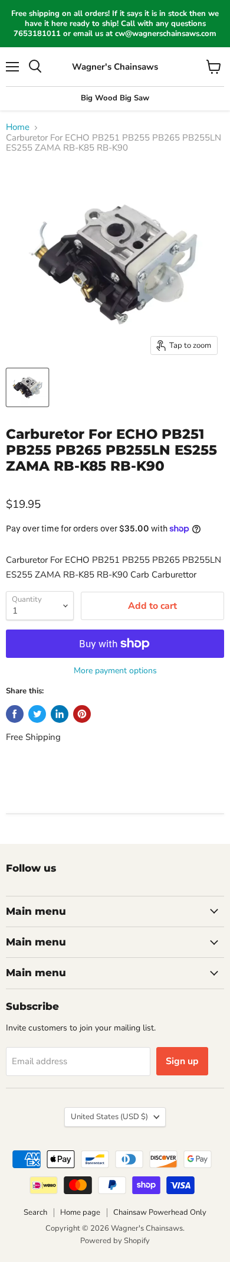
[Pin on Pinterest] (82, 714)
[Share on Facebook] (15, 714)
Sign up (182, 1061)
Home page (80, 1212)
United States (109, 1116)
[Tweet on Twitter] (37, 714)
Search (35, 1212)
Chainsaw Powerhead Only (159, 1212)
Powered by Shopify (115, 1240)
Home (17, 127)
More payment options (115, 671)
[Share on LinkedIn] (59, 714)
